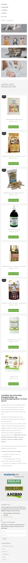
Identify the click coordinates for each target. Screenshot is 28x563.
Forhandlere (5, 554)
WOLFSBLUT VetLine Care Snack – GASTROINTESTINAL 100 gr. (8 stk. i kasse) (14, 303)
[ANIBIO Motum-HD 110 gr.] (14, 326)
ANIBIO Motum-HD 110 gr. (14, 339)
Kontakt (4, 559)
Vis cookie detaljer (4, 16)
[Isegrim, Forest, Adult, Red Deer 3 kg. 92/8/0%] (14, 253)
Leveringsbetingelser (7, 546)
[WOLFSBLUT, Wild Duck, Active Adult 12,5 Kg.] (14, 143)
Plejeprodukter (14, 67)
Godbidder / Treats (14, 38)
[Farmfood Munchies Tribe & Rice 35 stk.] (14, 180)
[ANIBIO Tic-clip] (14, 363)
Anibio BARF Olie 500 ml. (14, 229)
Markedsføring (5, 7)
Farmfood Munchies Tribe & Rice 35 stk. (14, 193)
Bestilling (4, 551)
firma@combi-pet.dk (7, 517)
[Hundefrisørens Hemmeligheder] (14, 106)
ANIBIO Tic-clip (14, 376)
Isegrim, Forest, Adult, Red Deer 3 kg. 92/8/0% (14, 266)
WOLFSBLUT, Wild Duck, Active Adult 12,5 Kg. (14, 156)
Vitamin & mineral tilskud (14, 51)
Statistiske (4, 13)
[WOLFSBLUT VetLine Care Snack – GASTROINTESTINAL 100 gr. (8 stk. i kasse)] (14, 290)
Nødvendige (4, 4)
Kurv (3, 549)
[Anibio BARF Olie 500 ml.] (14, 216)
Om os (3, 557)
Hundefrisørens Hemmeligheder (14, 119)
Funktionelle (4, 10)
